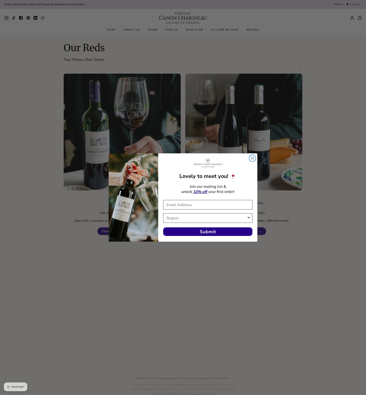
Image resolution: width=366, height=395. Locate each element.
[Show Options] (249, 218)
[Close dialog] (252, 158)
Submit (208, 232)
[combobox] (206, 218)
